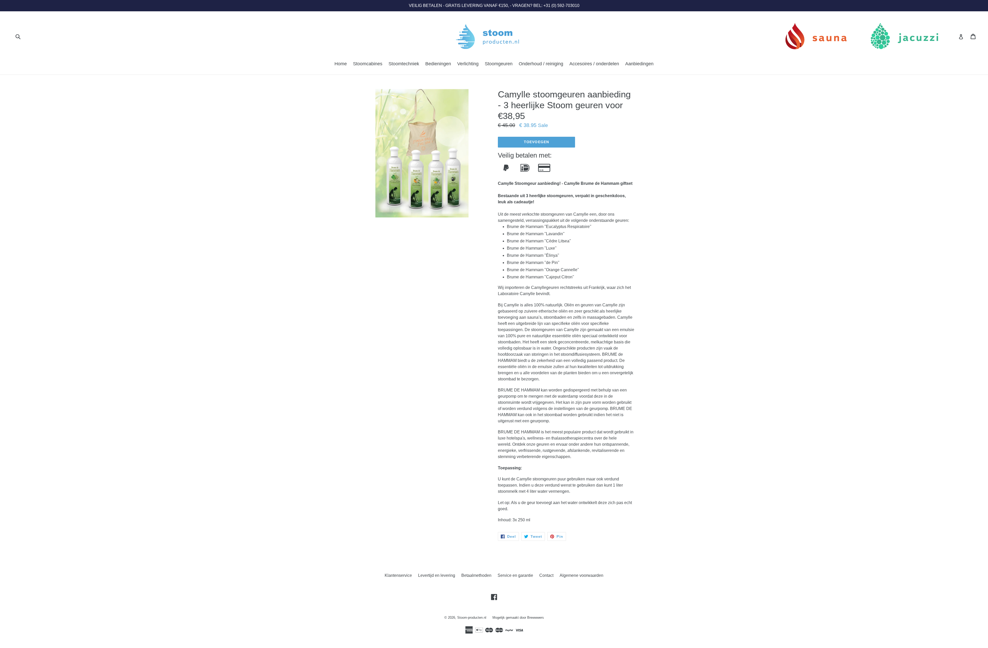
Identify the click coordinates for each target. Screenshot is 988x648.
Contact (546, 575)
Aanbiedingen (639, 63)
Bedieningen (438, 63)
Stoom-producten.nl (471, 617)
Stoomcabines (367, 63)
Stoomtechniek (404, 63)
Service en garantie (515, 575)
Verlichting (468, 63)
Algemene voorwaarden (581, 575)
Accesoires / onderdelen (594, 63)
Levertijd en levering (436, 575)
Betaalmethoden (476, 575)
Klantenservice (398, 575)
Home (340, 63)
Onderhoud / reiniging (541, 63)
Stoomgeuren (499, 63)
